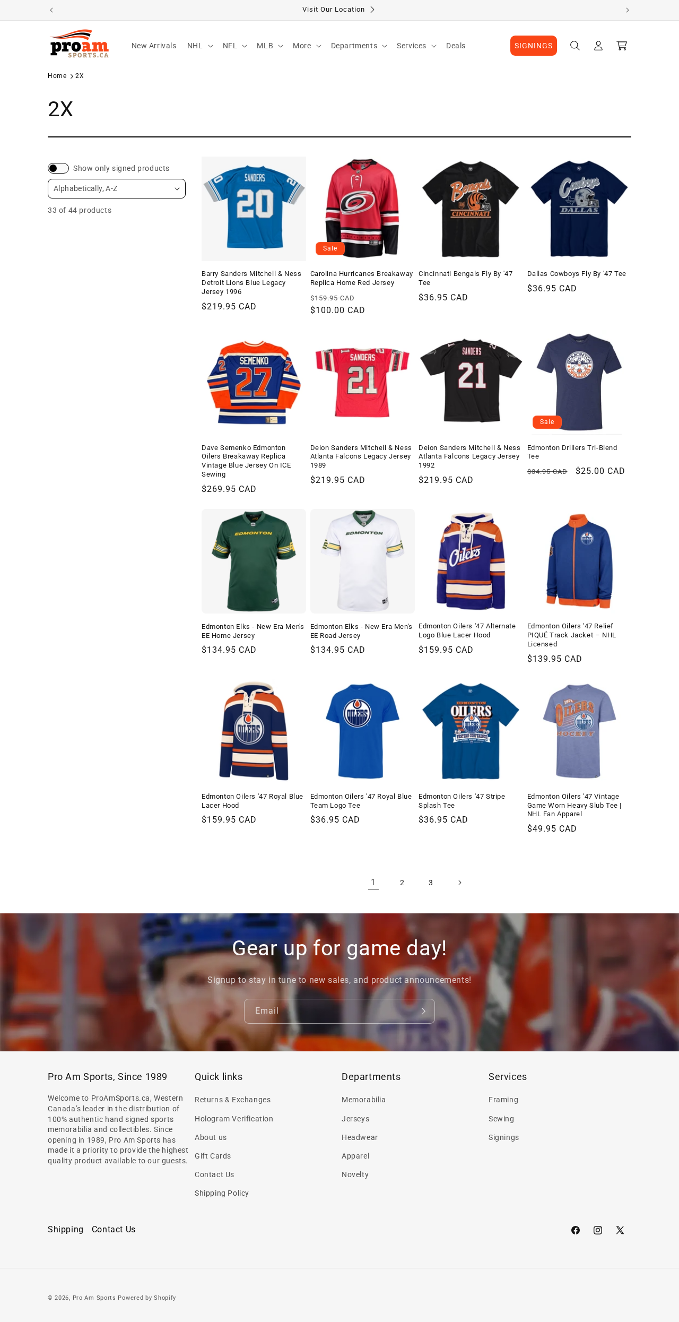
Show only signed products (121, 168)
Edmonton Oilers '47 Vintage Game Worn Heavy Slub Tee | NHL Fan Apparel (574, 805)
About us (211, 1137)
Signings (504, 1137)
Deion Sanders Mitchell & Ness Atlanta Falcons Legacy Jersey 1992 (469, 456)
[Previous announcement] (51, 10)
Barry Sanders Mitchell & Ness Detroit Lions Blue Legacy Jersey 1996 (251, 283)
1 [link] (373, 882)
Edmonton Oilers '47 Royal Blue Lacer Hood (252, 800)
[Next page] (459, 882)
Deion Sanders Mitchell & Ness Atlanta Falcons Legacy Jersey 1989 (361, 456)
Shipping (66, 1229)
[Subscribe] (422, 1011)
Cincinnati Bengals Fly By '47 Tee (465, 278)
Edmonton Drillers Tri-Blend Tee (572, 451)
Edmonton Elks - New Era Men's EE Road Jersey (361, 630)
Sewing (502, 1118)
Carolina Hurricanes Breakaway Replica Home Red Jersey (361, 278)
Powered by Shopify (147, 1297)
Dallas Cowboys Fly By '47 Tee (576, 274)
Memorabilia (364, 1099)
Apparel (355, 1156)
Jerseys (355, 1118)
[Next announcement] (627, 10)
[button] (199, 45)
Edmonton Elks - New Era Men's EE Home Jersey (253, 630)
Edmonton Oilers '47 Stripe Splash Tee (462, 800)
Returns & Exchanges (233, 1099)
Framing (503, 1099)
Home (57, 76)
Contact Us (214, 1174)
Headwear (360, 1137)
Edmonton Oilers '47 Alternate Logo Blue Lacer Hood (467, 630)
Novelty (355, 1174)
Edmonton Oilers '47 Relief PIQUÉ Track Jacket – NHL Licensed (571, 635)
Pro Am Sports (94, 1297)
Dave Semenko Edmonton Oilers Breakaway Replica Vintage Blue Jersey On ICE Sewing (246, 460)
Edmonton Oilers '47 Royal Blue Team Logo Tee (361, 800)
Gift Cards (213, 1156)
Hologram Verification (234, 1118)
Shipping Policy (222, 1193)
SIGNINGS (534, 45)
